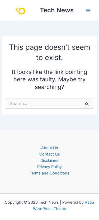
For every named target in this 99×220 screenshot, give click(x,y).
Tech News (57, 10)
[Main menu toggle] (88, 10)
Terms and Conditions (49, 173)
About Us (49, 148)
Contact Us (49, 154)
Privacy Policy (49, 166)
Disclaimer (49, 160)
